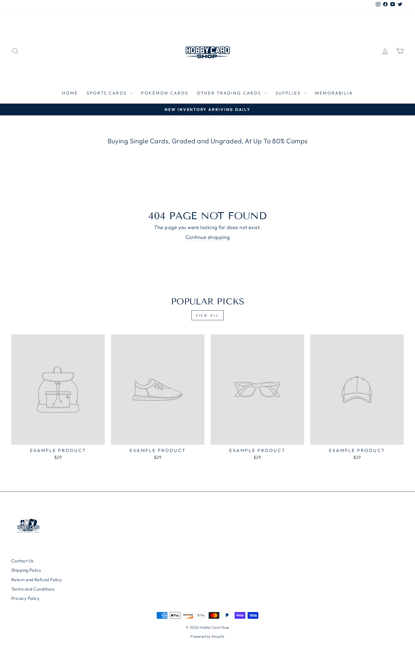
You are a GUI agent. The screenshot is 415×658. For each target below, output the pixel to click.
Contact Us (22, 560)
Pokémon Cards (164, 93)
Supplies (289, 93)
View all (207, 315)
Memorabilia (334, 93)
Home (70, 93)
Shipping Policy (26, 570)
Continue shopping (207, 237)
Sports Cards (107, 93)
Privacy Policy (25, 598)
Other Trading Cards (230, 93)
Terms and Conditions (32, 589)
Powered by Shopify (207, 636)
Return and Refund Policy (36, 579)
